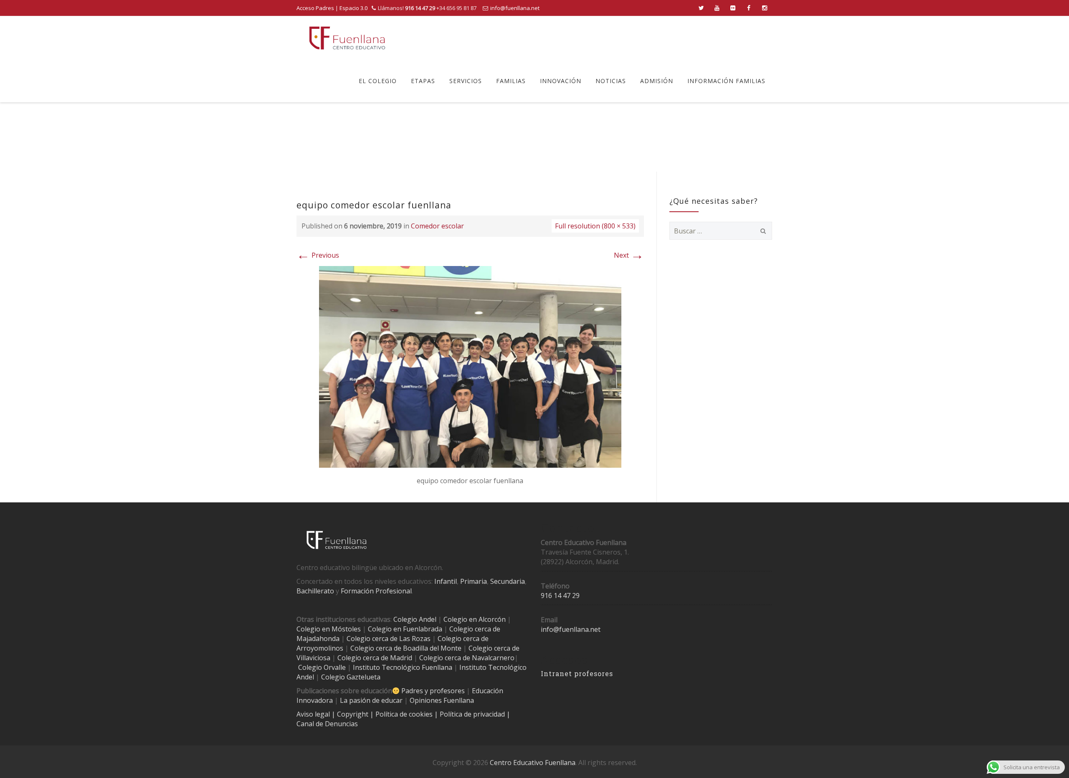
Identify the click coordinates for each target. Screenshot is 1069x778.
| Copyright (351, 714)
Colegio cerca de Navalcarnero (466, 657)
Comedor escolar (437, 226)
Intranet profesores (577, 673)
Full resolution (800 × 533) (595, 226)
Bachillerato (315, 591)
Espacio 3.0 (353, 8)
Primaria (473, 581)
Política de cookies (404, 714)
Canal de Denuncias (327, 723)
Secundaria (507, 581)
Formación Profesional (376, 591)
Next (629, 255)
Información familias (726, 81)
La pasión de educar (371, 700)
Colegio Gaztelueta (350, 677)
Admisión (656, 81)
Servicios (465, 81)
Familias (511, 81)
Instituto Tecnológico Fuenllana (402, 667)
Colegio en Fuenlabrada (405, 629)
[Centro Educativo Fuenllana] (347, 37)
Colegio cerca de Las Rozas (389, 638)
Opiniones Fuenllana (442, 700)
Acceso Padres (315, 8)
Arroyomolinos (319, 648)
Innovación (560, 81)
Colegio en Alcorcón (474, 619)
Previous (317, 255)
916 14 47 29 (560, 595)
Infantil (445, 581)
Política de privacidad (473, 714)
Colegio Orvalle (322, 667)
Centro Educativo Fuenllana (532, 762)
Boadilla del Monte (432, 648)
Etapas (423, 81)
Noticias (610, 81)
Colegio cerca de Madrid (374, 657)
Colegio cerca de (463, 638)
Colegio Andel (414, 619)
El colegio (378, 81)
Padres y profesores (433, 690)
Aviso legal (314, 714)
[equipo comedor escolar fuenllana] (470, 366)
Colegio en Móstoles (328, 629)
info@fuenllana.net (515, 8)
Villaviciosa (313, 657)
